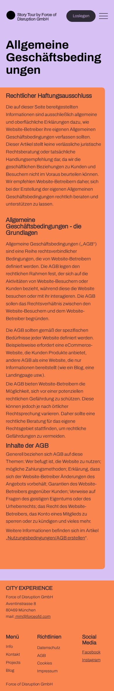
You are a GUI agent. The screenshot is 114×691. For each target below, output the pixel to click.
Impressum (47, 671)
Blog (10, 670)
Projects (13, 662)
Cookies (44, 663)
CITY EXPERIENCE (29, 588)
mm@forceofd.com (33, 616)
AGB (41, 655)
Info (9, 646)
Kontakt (13, 654)
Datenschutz (48, 648)
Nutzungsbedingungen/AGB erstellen (46, 537)
